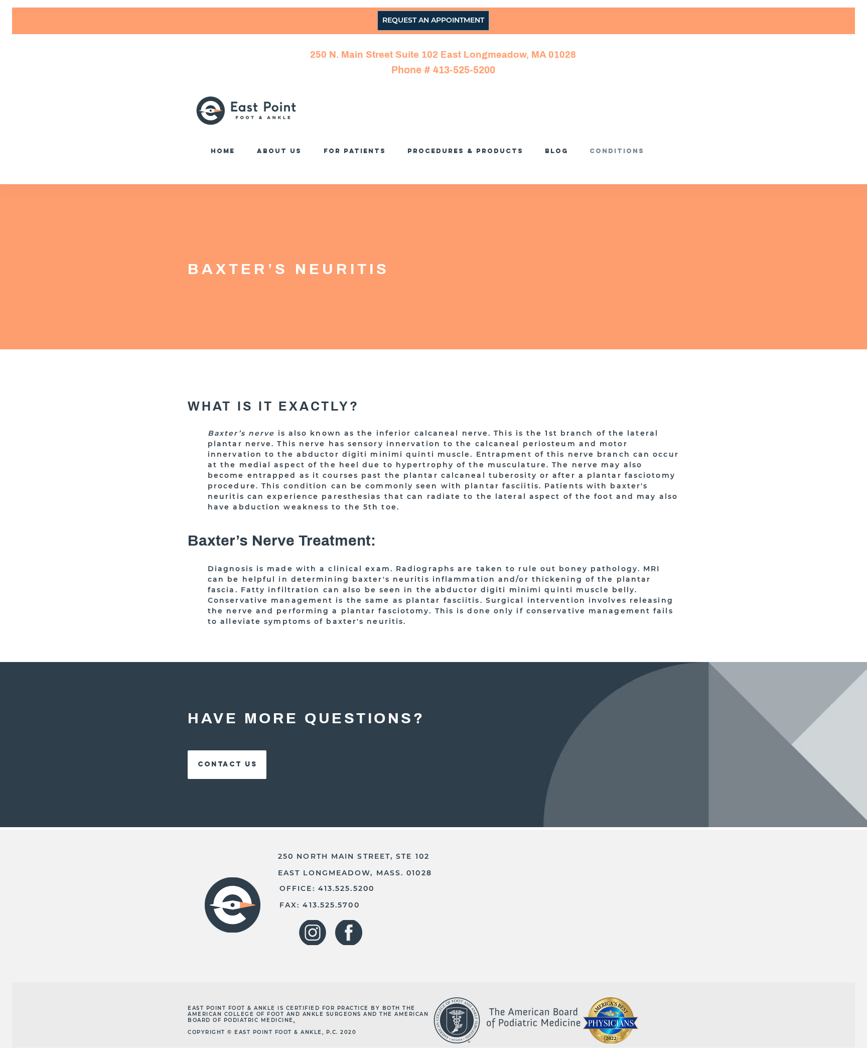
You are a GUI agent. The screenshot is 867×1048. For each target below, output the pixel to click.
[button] (468, 151)
